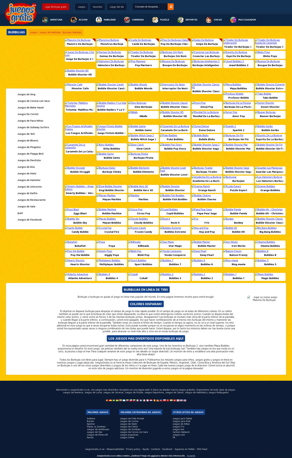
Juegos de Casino (174, 392)
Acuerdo (191, 456)
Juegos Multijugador (218, 392)
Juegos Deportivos (154, 392)
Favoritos (97, 6)
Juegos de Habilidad (50, 32)
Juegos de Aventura (73, 392)
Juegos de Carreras (113, 392)
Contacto (155, 449)
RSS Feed (202, 449)
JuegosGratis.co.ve (94, 449)
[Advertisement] (34, 62)
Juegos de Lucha (93, 392)
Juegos (81, 6)
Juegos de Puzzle (134, 392)
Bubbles (77, 32)
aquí (153, 456)
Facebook (167, 449)
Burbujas (67, 32)
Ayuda (146, 449)
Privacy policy (133, 449)
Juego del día (117, 6)
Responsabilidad (115, 449)
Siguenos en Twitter (185, 449)
